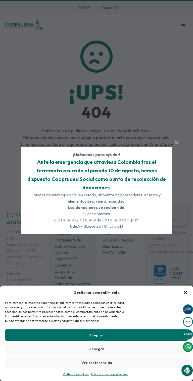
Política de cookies (76, 374)
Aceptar (96, 335)
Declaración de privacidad (109, 374)
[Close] (176, 142)
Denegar (97, 348)
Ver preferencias (96, 362)
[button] (185, 292)
